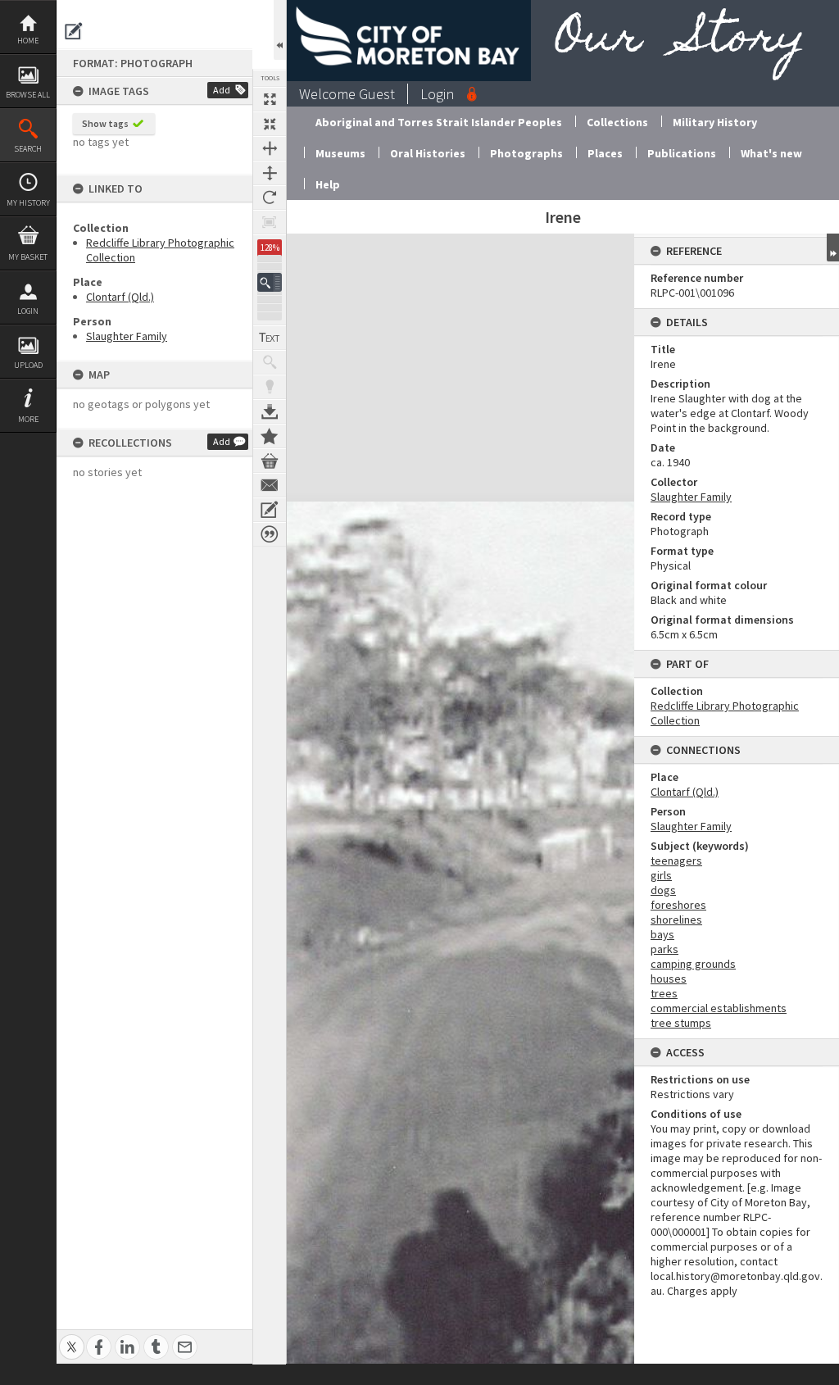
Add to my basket (269, 460)
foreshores (678, 904)
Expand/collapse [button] (833, 247)
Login (28, 311)
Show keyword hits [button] (269, 362)
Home (28, 40)
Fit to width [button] (269, 148)
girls (661, 875)
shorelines (676, 919)
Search (28, 148)
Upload (28, 365)
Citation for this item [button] (269, 534)
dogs (663, 890)
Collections (617, 122)
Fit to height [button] (269, 173)
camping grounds (693, 963)
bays (662, 934)
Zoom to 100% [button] (269, 222)
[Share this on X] (71, 1338)
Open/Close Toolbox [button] (280, 30)
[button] (269, 282)
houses (669, 978)
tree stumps (681, 1022)
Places (605, 153)
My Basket (28, 257)
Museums (340, 153)
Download (269, 411)
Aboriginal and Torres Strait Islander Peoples (438, 122)
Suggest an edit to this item (74, 31)
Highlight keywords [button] (269, 387)
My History (28, 203)
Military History (715, 122)
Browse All (28, 94)
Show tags (105, 123)
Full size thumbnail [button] (269, 99)
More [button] (28, 419)
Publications (681, 153)
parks (664, 949)
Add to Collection (269, 436)
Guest (377, 93)
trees (664, 993)
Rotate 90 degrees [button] (269, 197)
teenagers (676, 860)
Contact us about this (269, 485)
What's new (771, 153)
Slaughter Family (126, 336)
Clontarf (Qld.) (120, 296)
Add (221, 90)
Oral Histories (427, 153)
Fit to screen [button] (269, 123)
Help (327, 184)
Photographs (526, 153)
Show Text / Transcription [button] (269, 337)
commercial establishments (719, 1008)
